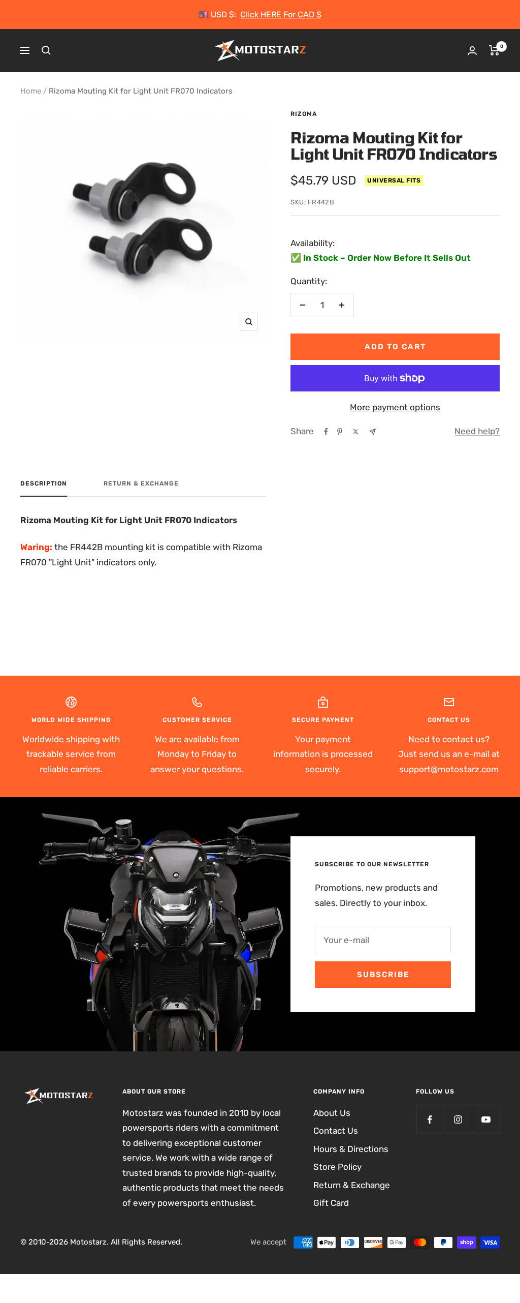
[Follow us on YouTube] (486, 1120)
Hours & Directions (350, 1149)
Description (43, 483)
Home (30, 91)
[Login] (472, 50)
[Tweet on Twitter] (355, 431)
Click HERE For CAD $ (280, 14)
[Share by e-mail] (372, 432)
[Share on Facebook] (326, 431)
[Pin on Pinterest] (339, 431)
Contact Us (335, 1131)
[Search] (46, 50)
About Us (331, 1113)
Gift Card (331, 1203)
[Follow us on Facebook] (430, 1120)
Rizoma (303, 113)
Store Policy (337, 1167)
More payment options (395, 407)
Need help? (477, 431)
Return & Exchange (141, 483)
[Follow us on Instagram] (458, 1120)
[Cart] (494, 50)
